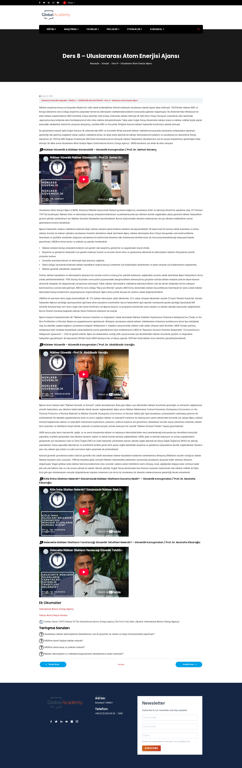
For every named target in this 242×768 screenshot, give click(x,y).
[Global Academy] (56, 15)
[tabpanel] (121, 381)
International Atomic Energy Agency (56, 609)
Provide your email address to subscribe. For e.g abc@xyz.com (166, 742)
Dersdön (121, 665)
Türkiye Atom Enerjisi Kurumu (53, 615)
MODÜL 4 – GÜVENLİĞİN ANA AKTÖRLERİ (86, 100)
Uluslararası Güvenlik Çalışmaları (54, 100)
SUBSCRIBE (151, 748)
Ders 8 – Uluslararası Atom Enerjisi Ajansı (121, 100)
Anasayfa (94, 63)
